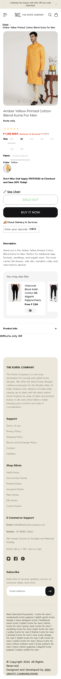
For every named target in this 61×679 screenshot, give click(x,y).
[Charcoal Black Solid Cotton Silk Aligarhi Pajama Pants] (14, 293)
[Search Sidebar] (50, 14)
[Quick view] (30, 310)
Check (32, 229)
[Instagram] (8, 558)
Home (5, 24)
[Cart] (56, 14)
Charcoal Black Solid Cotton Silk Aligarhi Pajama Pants (33, 293)
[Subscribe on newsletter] (49, 591)
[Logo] (29, 15)
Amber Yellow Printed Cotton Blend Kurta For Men (29, 27)
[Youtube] (22, 558)
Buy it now (30, 212)
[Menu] (5, 15)
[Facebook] (15, 558)
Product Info (10, 328)
